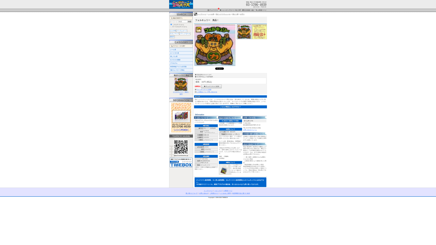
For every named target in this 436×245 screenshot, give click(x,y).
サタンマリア (174, 33)
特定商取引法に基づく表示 (241, 193)
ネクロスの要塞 (175, 60)
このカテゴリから (178, 25)
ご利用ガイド (214, 193)
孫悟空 (172, 37)
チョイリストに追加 (212, 86)
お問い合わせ (203, 193)
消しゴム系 (173, 56)
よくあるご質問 (225, 193)
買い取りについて (191, 193)
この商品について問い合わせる (207, 92)
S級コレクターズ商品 (177, 70)
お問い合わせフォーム (250, 130)
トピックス (218, 191)
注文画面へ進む (249, 10)
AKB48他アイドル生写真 (178, 66)
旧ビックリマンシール (223, 14)
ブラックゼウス (185, 33)
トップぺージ (208, 191)
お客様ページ (262, 10)
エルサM (173, 31)
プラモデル (173, 63)
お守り (242, 14)
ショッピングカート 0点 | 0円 (231, 10)
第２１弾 (235, 14)
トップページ (201, 14)
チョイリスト (214, 10)
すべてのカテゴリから (179, 27)
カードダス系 (174, 53)
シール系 (211, 14)
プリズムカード (182, 31)
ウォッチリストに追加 (204, 89)
